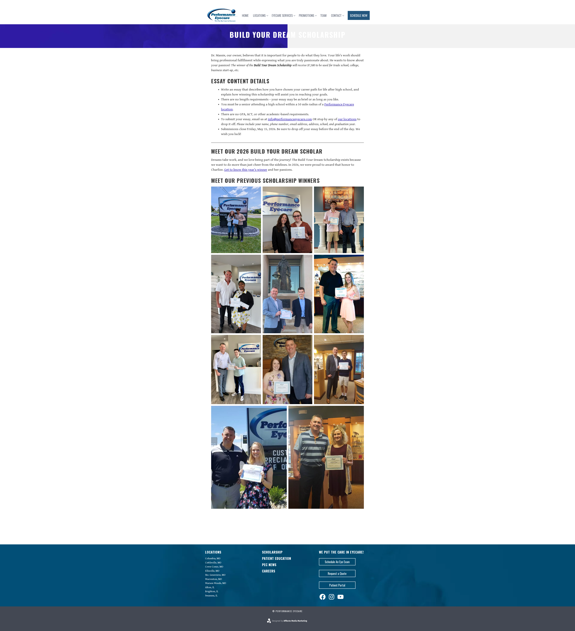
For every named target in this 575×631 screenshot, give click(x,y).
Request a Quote (337, 573)
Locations (259, 15)
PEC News (269, 564)
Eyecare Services (282, 15)
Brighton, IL (211, 591)
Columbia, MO (212, 558)
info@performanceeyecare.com (290, 119)
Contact (336, 15)
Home (245, 15)
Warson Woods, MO (215, 583)
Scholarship (272, 552)
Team (323, 15)
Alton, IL (209, 587)
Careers (268, 571)
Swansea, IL (211, 595)
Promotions (306, 15)
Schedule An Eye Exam (337, 562)
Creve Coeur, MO (214, 566)
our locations (347, 119)
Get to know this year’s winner (245, 170)
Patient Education (276, 558)
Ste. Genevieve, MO (215, 574)
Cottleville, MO (213, 562)
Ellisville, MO (212, 570)
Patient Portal (337, 585)
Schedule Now (358, 15)
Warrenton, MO (213, 579)
